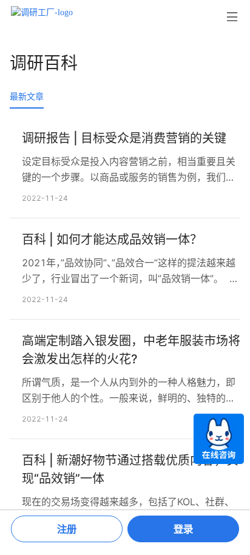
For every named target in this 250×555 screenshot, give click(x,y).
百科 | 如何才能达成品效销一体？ (112, 239)
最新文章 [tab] (27, 96)
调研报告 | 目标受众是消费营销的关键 (124, 138)
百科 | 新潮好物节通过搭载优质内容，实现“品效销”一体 (130, 469)
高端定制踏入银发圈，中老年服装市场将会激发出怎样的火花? (131, 350)
